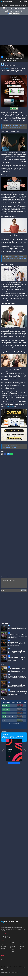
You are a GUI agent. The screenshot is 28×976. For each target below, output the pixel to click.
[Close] (22, 472)
